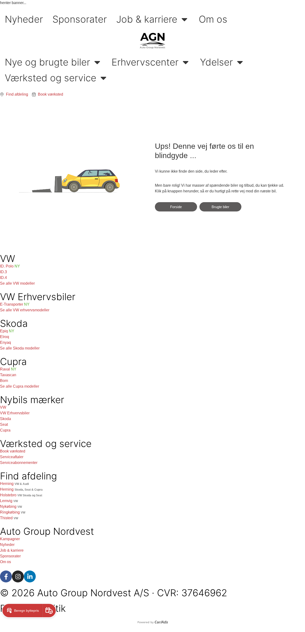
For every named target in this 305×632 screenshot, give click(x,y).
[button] (22, 610)
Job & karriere (146, 19)
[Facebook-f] (6, 576)
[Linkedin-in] (30, 576)
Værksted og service (50, 78)
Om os (213, 19)
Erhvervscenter (145, 62)
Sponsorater (79, 19)
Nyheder (24, 19)
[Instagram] (18, 576)
